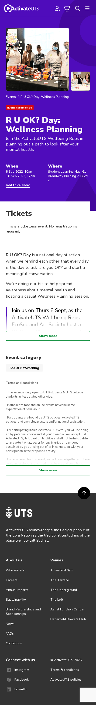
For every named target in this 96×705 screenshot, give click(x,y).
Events (11, 97)
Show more (48, 336)
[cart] (67, 8)
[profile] (57, 8)
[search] (77, 8)
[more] (87, 8)
